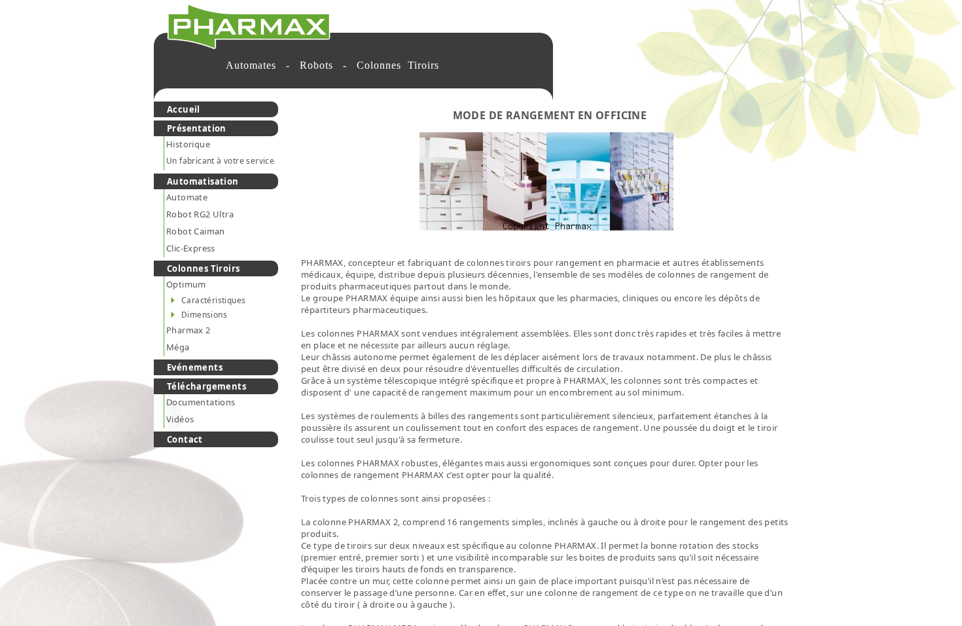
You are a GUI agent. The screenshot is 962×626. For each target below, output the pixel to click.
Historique (188, 144)
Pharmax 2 (188, 330)
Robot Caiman (195, 231)
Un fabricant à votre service (220, 160)
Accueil (183, 109)
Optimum (186, 284)
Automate (186, 197)
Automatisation (203, 181)
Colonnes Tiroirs (203, 268)
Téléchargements (206, 386)
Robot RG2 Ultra (200, 214)
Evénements (195, 367)
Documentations (201, 402)
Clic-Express (190, 248)
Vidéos (180, 419)
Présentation (196, 128)
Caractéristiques (213, 300)
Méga (178, 347)
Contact (185, 439)
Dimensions (204, 314)
